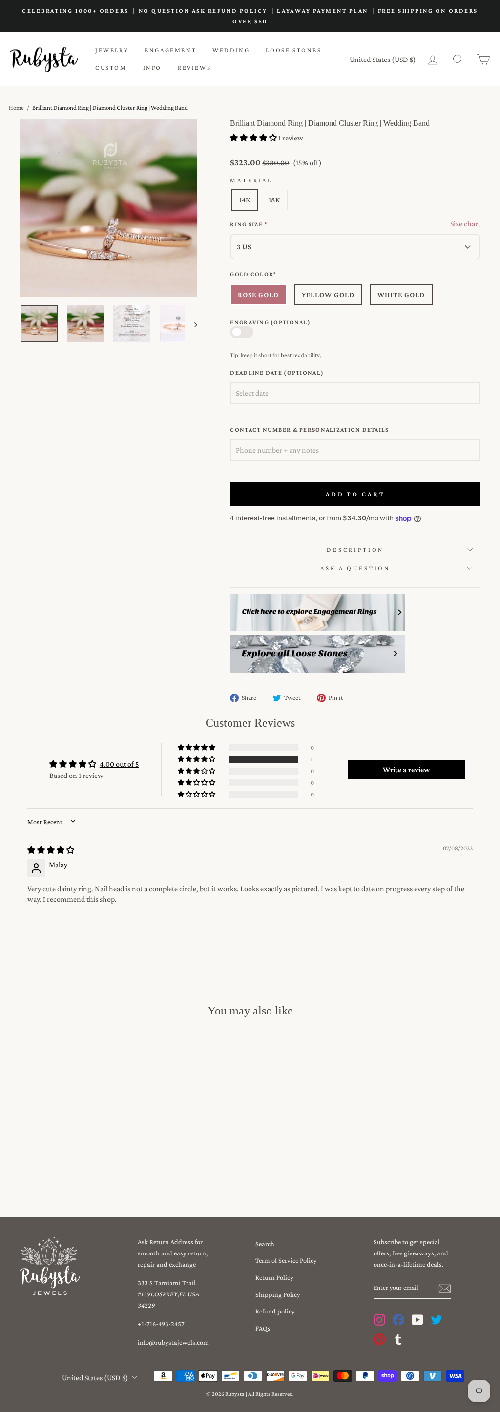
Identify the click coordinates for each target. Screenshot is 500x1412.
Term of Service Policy (286, 1260)
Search (264, 1244)
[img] (50, 850)
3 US (244, 246)
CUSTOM (111, 67)
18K (274, 200)
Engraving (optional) (270, 322)
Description (355, 549)
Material (251, 180)
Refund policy (275, 1311)
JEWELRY (111, 50)
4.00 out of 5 (119, 764)
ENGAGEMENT (170, 50)
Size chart (465, 223)
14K (244, 200)
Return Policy (274, 1277)
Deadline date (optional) (277, 372)
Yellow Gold (328, 294)
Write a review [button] (406, 769)
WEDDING (231, 50)
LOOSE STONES (293, 50)
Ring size (249, 224)
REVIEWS (194, 67)
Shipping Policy (277, 1294)
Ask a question (355, 568)
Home (16, 107)
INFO (152, 67)
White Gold (401, 294)
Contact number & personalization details (309, 429)
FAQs (263, 1328)
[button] (254, 138)
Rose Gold (258, 294)
